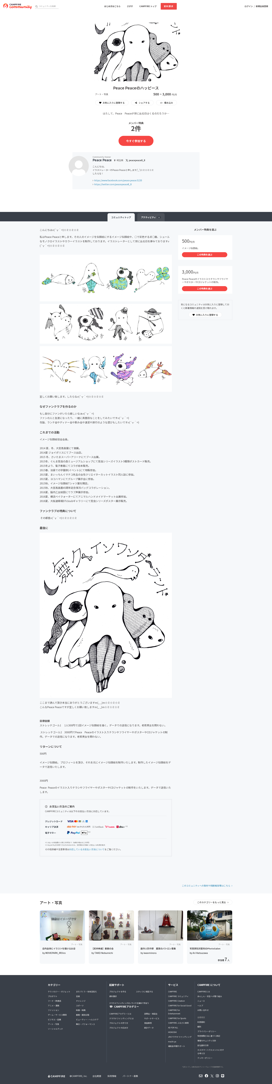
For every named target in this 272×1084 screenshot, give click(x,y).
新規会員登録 (262, 6)
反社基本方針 (203, 1045)
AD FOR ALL (173, 1027)
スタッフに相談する (144, 991)
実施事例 (148, 1023)
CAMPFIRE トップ (147, 6)
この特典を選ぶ (204, 254)
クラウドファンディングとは (121, 1018)
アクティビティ (150, 217)
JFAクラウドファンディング (180, 1036)
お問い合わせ (203, 1010)
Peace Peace (102, 160)
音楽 (78, 996)
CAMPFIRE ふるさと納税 (178, 1022)
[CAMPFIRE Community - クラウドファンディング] (17, 6)
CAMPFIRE (172, 991)
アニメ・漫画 (53, 1005)
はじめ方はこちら (112, 6)
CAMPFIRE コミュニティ (178, 996)
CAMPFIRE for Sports (177, 1018)
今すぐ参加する (136, 141)
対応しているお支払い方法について (87, 849)
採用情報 (112, 1076)
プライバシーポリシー (206, 1031)
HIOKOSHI (172, 1032)
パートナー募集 (130, 1076)
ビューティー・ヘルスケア (87, 1019)
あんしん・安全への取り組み (209, 996)
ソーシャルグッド (55, 1028)
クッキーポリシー (204, 1057)
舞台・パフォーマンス (85, 1024)
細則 (199, 1026)
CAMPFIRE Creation (176, 1000)
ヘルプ (200, 1005)
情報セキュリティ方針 (206, 1040)
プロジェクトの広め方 (118, 1027)
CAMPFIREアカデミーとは (120, 1013)
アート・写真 (53, 1024)
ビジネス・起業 (54, 1019)
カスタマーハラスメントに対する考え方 (210, 1051)
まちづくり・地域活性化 (86, 991)
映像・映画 (80, 1010)
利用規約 (201, 1022)
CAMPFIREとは (203, 991)
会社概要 (96, 1076)
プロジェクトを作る (117, 991)
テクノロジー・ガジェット (59, 991)
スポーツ (80, 1005)
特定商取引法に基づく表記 (208, 1035)
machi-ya (172, 1041)
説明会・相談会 (150, 1013)
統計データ (149, 1027)
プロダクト (52, 996)
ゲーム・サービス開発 (57, 1014)
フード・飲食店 (54, 1000)
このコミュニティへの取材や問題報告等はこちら (206, 885)
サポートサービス (151, 1018)
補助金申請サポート (176, 1046)
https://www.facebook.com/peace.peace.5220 (118, 180)
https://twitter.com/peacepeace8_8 (113, 184)
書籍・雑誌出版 (82, 1014)
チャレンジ (80, 1000)
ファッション (53, 1010)
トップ (121, 217)
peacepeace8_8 (136, 160)
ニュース (201, 1000)
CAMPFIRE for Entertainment (174, 1012)
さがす (130, 6)
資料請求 (169, 6)
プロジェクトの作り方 (118, 1023)
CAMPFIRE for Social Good (179, 1005)
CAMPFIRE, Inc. (79, 1076)
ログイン (249, 6)
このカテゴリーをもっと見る (211, 902)
